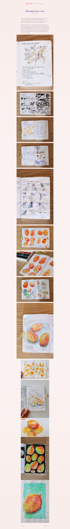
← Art (21, 8)
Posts (38, 3)
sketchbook (29, 27)
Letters (41, 3)
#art (34, 14)
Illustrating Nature (39, 18)
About (35, 3)
